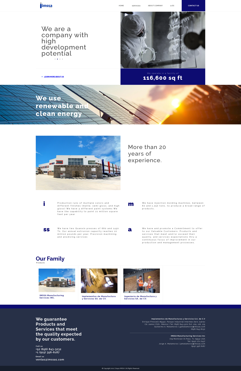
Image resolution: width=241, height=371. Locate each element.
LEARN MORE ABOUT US (54, 77)
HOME (121, 6)
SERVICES (136, 6)
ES (173, 6)
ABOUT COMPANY (155, 6)
